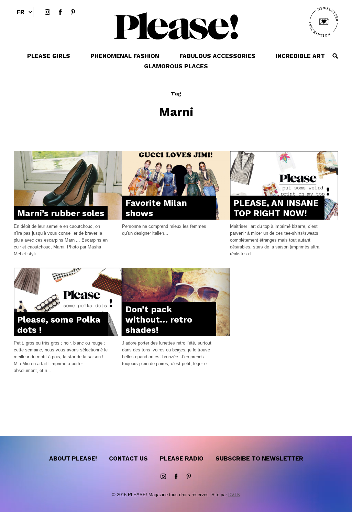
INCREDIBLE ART (300, 56)
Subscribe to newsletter (259, 458)
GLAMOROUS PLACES (176, 66)
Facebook (60, 12)
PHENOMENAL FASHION (124, 56)
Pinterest (73, 12)
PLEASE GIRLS (48, 56)
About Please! (73, 458)
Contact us (128, 458)
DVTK (234, 494)
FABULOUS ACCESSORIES (217, 56)
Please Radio (182, 458)
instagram (47, 12)
